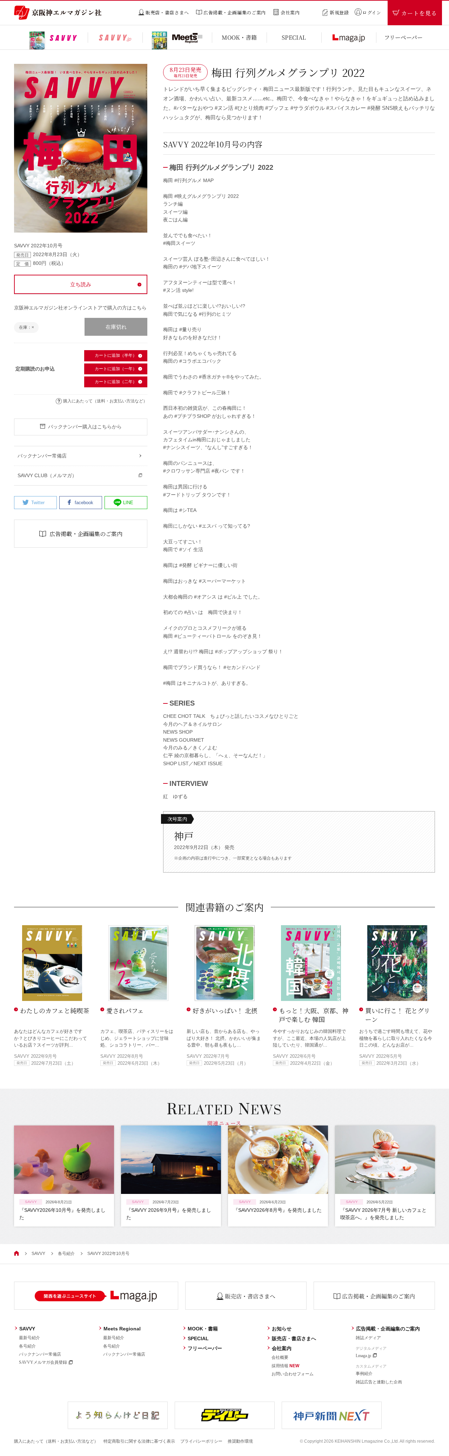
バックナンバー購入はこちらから (85, 426)
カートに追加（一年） (116, 368)
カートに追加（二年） (116, 381)
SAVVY (38, 1253)
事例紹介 (364, 1373)
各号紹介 (66, 1253)
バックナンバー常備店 (40, 1354)
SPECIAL (198, 1338)
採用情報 (285, 1365)
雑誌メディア (368, 1337)
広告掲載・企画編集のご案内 (388, 1328)
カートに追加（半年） (116, 355)
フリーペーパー (205, 1348)
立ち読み (80, 284)
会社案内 (281, 1348)
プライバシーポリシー (201, 1441)
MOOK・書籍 (203, 1328)
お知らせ (281, 1328)
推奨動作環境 (240, 1441)
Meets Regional (122, 1328)
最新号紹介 (29, 1337)
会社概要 (280, 1357)
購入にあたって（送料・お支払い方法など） (105, 401)
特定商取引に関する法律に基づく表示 (139, 1441)
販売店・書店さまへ (294, 1338)
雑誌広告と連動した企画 (379, 1382)
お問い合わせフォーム (293, 1373)
